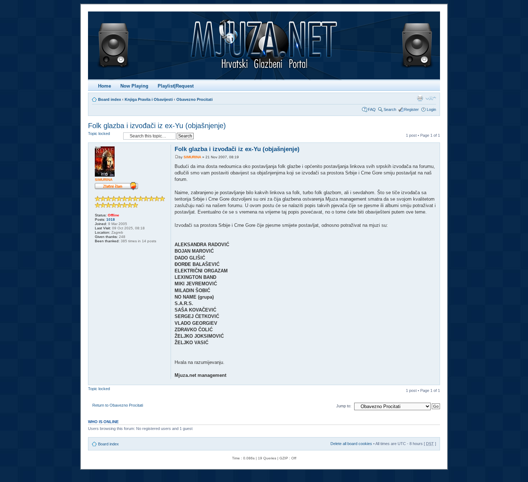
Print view (420, 98)
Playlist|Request (176, 86)
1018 (110, 219)
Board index (109, 99)
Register (411, 109)
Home (104, 86)
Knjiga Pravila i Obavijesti (149, 99)
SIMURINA (192, 157)
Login (431, 109)
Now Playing (134, 86)
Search (390, 109)
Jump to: (343, 406)
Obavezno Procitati (194, 99)
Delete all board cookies (351, 443)
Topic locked (99, 133)
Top (434, 381)
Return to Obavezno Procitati (117, 405)
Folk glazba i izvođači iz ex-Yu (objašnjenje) (157, 126)
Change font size (431, 98)
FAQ (372, 109)
